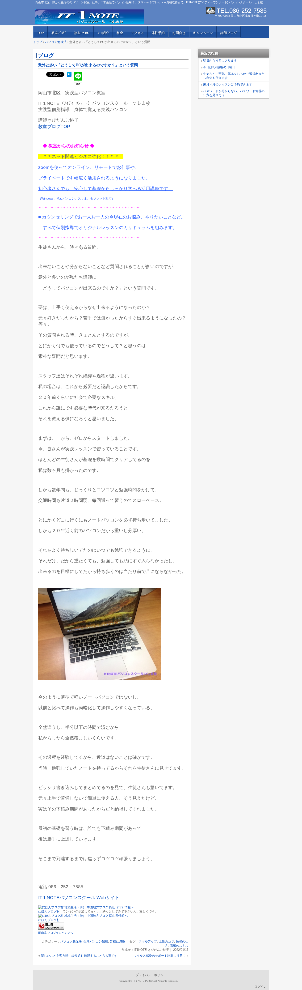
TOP (40, 33)
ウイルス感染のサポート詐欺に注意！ (160, 955)
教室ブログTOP (54, 126)
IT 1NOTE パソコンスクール (89, 16)
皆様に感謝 (117, 941)
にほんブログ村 (49, 911)
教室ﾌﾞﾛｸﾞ (58, 33)
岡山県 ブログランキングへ (55, 933)
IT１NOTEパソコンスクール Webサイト (78, 897)
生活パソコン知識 (96, 941)
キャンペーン (203, 33)
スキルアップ (147, 941)
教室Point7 (82, 33)
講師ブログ (228, 33)
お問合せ (178, 33)
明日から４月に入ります (220, 60)
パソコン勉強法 (71, 941)
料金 (120, 33)
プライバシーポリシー (151, 975)
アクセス (137, 33)
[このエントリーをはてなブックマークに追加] (69, 75)
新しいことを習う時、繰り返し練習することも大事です (79, 955)
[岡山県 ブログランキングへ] (51, 928)
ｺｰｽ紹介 (103, 33)
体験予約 (158, 33)
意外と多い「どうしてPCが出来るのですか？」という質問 (88, 65)
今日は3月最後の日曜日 (219, 67)
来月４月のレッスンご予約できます (227, 84)
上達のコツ (166, 941)
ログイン (260, 986)
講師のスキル (179, 945)
